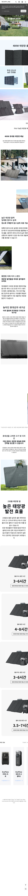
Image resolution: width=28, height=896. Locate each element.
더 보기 (24, 742)
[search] (16, 2)
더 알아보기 (5, 780)
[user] (19, 2)
